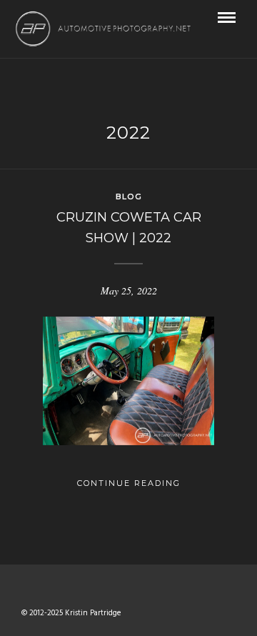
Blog (129, 197)
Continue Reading (129, 483)
